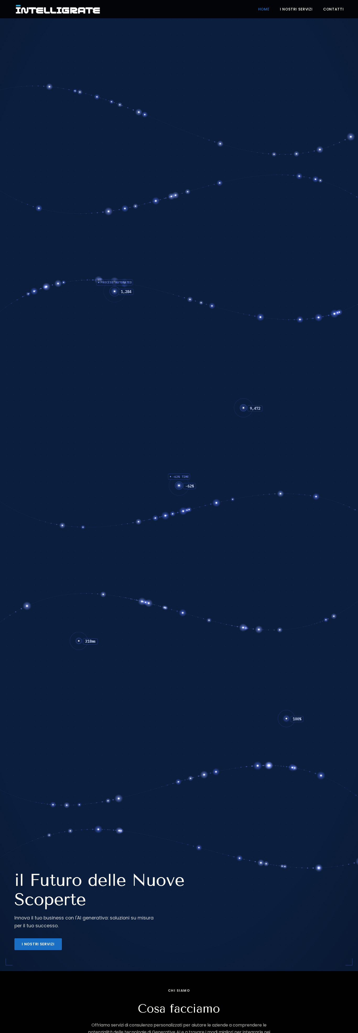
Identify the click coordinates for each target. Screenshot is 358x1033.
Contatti (333, 9)
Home (263, 9)
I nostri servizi (296, 9)
